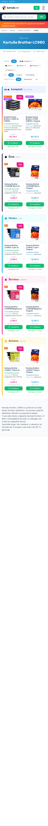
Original (19, 75)
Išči (41, 17)
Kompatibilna (30, 75)
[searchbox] (19, 16)
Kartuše (12, 30)
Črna (10, 66)
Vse (14, 61)
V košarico (14, 143)
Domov (4, 30)
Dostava (5, 1)
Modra (22, 66)
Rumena (11, 70)
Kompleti (28, 61)
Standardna (28, 79)
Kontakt (12, 1)
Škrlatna (36, 66)
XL (37, 79)
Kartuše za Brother (24, 30)
